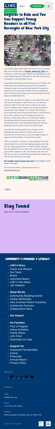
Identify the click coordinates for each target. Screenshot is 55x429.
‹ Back (7, 189)
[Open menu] (49, 6)
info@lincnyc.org (10, 397)
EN (23, 6)
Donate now (37, 6)
